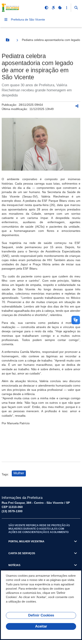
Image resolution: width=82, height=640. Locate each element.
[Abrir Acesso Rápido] (66, 7)
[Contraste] (46, 7)
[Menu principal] (6, 19)
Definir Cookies (41, 615)
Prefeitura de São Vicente (28, 19)
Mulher (18, 473)
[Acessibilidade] (53, 7)
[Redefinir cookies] (60, 7)
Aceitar (41, 626)
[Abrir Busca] (76, 7)
